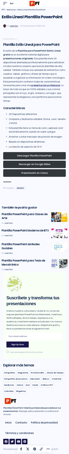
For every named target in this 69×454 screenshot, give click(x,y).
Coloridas (8, 391)
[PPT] (34, 3)
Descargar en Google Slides (34, 164)
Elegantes (21, 391)
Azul (28, 385)
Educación (35, 379)
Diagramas (23, 372)
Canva (20, 385)
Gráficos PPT (47, 385)
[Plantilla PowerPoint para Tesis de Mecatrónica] (59, 263)
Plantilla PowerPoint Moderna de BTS (25, 230)
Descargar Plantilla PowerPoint (34, 155)
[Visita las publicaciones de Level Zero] (4, 25)
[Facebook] (6, 441)
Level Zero (14, 26)
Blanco (46, 379)
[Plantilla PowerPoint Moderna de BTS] (59, 233)
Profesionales (37, 372)
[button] (6, 3)
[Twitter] (12, 441)
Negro (20, 188)
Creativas (56, 379)
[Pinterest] (24, 441)
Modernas (9, 385)
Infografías (9, 372)
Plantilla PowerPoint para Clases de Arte (24, 216)
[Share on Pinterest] (34, 449)
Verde (35, 385)
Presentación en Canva (34, 173)
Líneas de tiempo (55, 372)
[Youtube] (18, 441)
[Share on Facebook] (21, 449)
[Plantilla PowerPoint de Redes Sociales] (59, 247)
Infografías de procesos (15, 379)
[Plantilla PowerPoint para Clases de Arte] (59, 217)
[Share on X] (27, 449)
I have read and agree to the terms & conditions (26, 352)
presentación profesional (45, 85)
